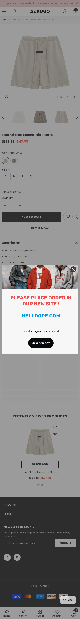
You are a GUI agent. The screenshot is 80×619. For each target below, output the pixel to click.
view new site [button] (41, 343)
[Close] (73, 269)
